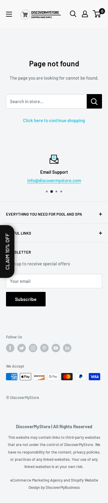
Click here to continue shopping (54, 120)
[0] (97, 13)
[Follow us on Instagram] (33, 348)
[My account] (85, 14)
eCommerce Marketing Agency (37, 480)
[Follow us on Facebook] (10, 348)
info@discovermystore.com (54, 180)
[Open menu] (9, 14)
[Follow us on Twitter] (21, 348)
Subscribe (26, 299)
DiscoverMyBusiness (63, 487)
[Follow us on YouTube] (56, 348)
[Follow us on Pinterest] (44, 348)
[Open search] (73, 14)
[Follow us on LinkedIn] (67, 348)
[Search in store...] (94, 101)
